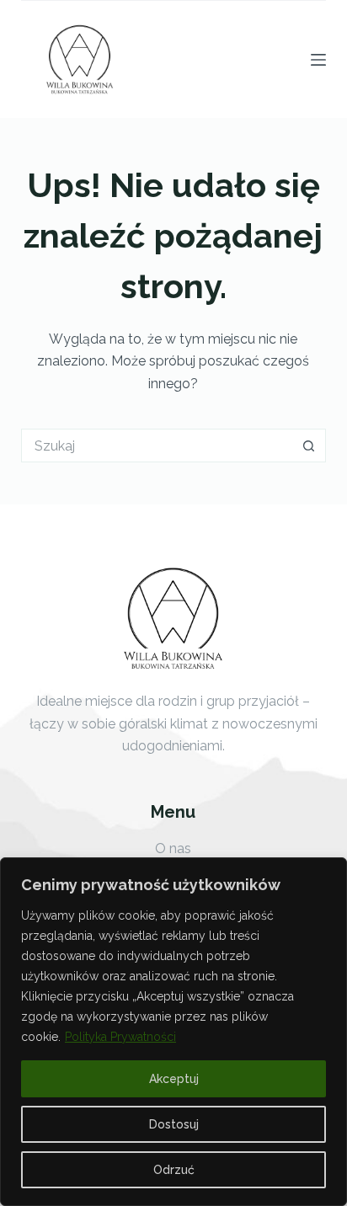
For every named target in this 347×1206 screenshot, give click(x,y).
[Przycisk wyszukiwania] (309, 445)
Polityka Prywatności (120, 1036)
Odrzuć (174, 1170)
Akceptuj (174, 1079)
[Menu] (318, 59)
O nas (173, 848)
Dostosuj (174, 1124)
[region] (173, 1031)
